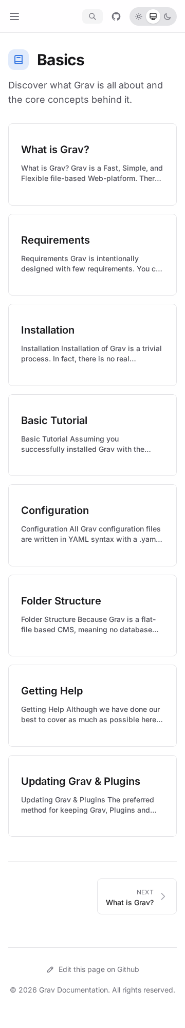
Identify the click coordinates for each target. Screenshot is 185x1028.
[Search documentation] (92, 16)
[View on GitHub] (116, 16)
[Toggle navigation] (14, 16)
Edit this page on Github (99, 969)
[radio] (139, 16)
